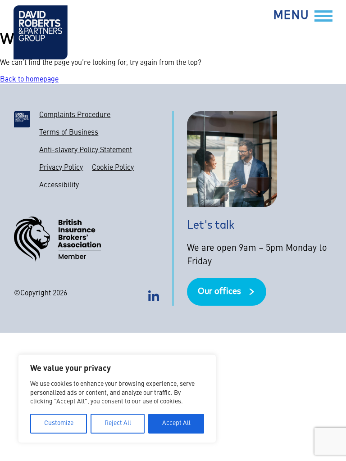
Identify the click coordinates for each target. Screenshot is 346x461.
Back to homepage (29, 79)
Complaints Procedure (74, 115)
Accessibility (59, 185)
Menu (291, 16)
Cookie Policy (113, 168)
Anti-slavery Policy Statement (85, 150)
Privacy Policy (61, 168)
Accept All (176, 423)
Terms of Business (68, 132)
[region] (117, 398)
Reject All (118, 423)
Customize (58, 423)
